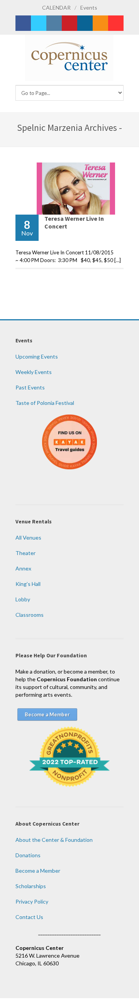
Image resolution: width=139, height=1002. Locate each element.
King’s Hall (28, 584)
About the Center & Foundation (54, 839)
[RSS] (100, 23)
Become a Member (37, 870)
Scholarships (30, 886)
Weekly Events (33, 372)
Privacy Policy (31, 901)
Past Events (30, 387)
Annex (23, 568)
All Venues (28, 537)
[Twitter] (38, 23)
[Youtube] (116, 23)
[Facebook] (23, 23)
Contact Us (29, 917)
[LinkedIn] (85, 23)
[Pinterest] (69, 23)
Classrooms (29, 614)
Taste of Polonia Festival (44, 402)
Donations (28, 855)
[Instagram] (54, 23)
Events (88, 7)
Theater (25, 553)
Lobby (22, 599)
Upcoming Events (36, 356)
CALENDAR (56, 7)
